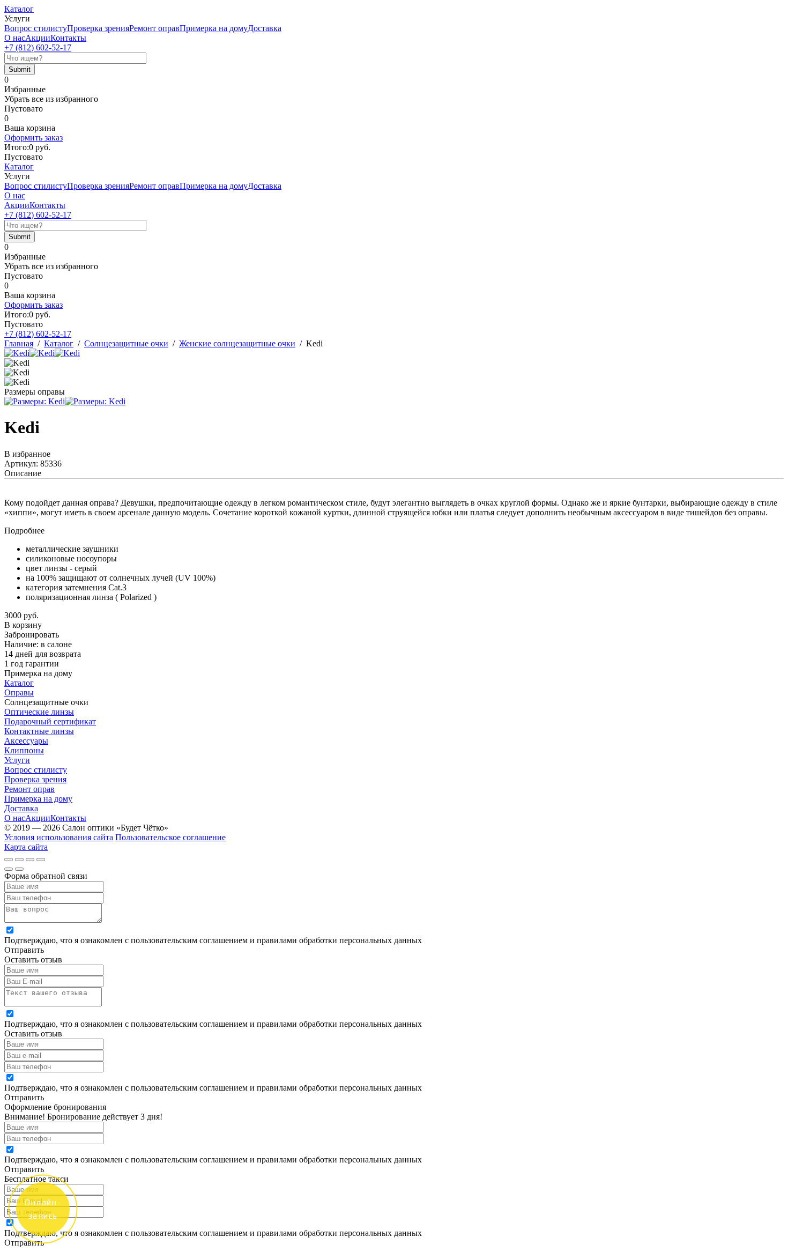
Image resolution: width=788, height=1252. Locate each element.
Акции (37, 37)
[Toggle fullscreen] (30, 859)
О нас (14, 37)
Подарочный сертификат (50, 721)
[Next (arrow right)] (19, 869)
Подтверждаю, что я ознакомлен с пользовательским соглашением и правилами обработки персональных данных (213, 940)
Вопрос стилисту (35, 28)
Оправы (19, 692)
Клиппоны (24, 750)
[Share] (19, 859)
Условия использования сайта (58, 837)
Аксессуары (26, 740)
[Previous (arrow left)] (8, 869)
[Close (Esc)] (8, 859)
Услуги (17, 760)
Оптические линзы (39, 711)
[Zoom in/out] (40, 859)
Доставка (264, 28)
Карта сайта (26, 846)
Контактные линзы (39, 731)
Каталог (19, 8)
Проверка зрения (98, 28)
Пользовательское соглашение (170, 837)
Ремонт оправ (154, 28)
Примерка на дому (214, 28)
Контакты (68, 37)
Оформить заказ (33, 137)
